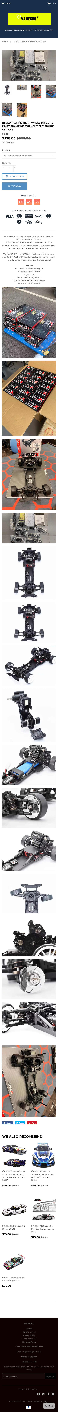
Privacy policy (29, 1335)
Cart (54, 3)
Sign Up (50, 1376)
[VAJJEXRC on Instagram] (48, 1394)
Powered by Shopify (37, 1402)
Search (29, 1328)
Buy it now (14, 186)
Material (6, 150)
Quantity (6, 163)
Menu (8, 3)
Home (5, 42)
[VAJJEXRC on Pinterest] (43, 1394)
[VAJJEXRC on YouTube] (53, 1394)
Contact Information (28, 1389)
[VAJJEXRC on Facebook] (38, 1394)
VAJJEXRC (21, 1402)
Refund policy (29, 1332)
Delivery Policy (29, 1342)
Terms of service (29, 1339)
